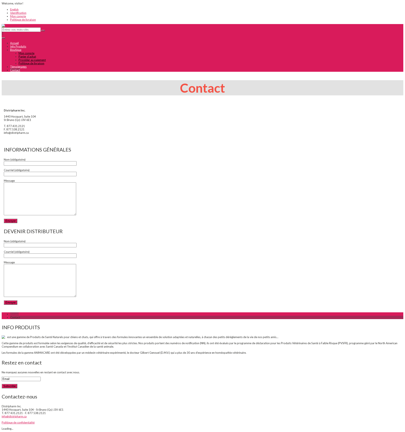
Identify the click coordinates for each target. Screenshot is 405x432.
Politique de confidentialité (18, 422)
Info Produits (18, 46)
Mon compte (18, 16)
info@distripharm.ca (14, 416)
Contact (15, 70)
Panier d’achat (27, 56)
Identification (18, 13)
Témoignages (18, 66)
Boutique (15, 49)
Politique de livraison (23, 19)
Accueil (14, 43)
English (14, 9)
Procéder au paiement (32, 60)
